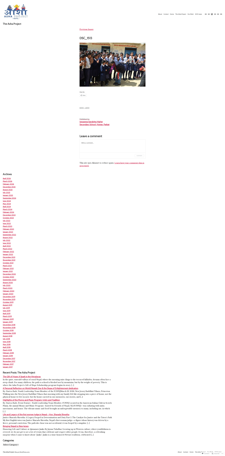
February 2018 (8, 353)
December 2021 (9, 257)
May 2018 (6, 344)
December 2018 (9, 325)
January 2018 (8, 356)
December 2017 (9, 358)
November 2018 (9, 327)
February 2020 (8, 291)
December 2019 (9, 297)
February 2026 (8, 184)
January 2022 (8, 254)
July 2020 (6, 285)
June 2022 (7, 243)
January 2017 (8, 367)
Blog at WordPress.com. (22, 452)
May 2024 (7, 204)
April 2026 (7, 178)
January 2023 (8, 232)
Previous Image (87, 29)
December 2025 (9, 187)
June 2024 (7, 201)
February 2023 (8, 229)
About (160, 14)
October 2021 (8, 263)
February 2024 (8, 212)
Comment (139, 155)
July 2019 (6, 308)
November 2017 (9, 361)
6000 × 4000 (84, 108)
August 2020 (8, 282)
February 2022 (8, 252)
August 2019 (7, 305)
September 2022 (9, 235)
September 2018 (9, 333)
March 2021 (7, 266)
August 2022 (8, 237)
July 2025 (6, 192)
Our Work (190, 14)
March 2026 (7, 181)
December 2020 (9, 274)
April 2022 (7, 246)
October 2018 (8, 330)
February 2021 (8, 268)
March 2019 (7, 316)
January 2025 (8, 195)
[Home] (212, 14)
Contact (166, 14)
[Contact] (208, 14)
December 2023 (9, 215)
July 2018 (6, 339)
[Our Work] (218, 14)
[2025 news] (221, 14)
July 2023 (6, 221)
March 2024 (7, 209)
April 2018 (6, 347)
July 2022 (6, 240)
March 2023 (7, 226)
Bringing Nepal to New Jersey (16, 426)
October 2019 (8, 302)
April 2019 (6, 313)
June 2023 (7, 223)
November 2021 (9, 260)
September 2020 (9, 280)
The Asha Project (12, 23)
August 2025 (7, 190)
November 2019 (9, 299)
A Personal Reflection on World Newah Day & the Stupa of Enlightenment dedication (40, 388)
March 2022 (7, 249)
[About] (206, 14)
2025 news (198, 14)
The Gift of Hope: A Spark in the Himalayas (22, 376)
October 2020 (8, 277)
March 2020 (7, 288)
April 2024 (7, 206)
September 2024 (9, 198)
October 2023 (8, 218)
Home (172, 14)
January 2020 (8, 294)
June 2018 (6, 342)
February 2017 (8, 364)
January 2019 (8, 322)
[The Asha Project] (215, 14)
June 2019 (6, 311)
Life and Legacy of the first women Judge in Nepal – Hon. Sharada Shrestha (36, 414)
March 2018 (7, 350)
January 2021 (8, 271)
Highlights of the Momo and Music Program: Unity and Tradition (31, 400)
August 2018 (7, 336)
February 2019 (8, 319)
